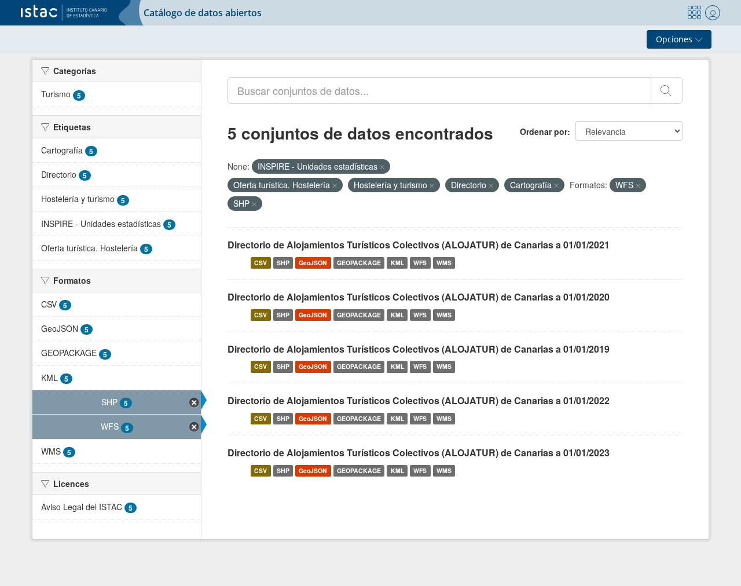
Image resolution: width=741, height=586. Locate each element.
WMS (444, 262)
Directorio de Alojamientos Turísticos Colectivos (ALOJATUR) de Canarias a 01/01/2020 (419, 296)
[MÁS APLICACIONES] (694, 12)
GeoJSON (313, 262)
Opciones (675, 39)
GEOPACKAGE (359, 262)
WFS (420, 262)
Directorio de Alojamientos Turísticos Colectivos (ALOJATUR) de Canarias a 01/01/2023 (419, 452)
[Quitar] (382, 166)
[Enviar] (667, 90)
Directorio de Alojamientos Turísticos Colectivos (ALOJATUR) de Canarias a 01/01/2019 (419, 349)
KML (397, 262)
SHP (283, 262)
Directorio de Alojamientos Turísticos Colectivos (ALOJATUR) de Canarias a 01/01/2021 (419, 244)
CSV (260, 262)
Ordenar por (543, 131)
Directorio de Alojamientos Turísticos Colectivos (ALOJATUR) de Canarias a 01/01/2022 (419, 400)
